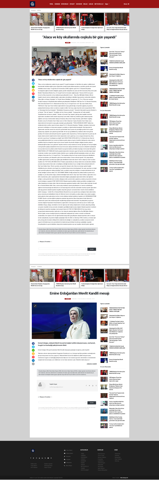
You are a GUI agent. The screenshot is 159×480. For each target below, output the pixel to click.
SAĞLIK (91, 4)
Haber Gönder (47, 467)
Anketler (117, 455)
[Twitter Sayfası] (34, 458)
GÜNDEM (57, 4)
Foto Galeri (69, 450)
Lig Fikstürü (101, 461)
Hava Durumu (101, 453)
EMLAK (85, 4)
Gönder (92, 249)
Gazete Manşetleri (102, 470)
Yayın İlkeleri (34, 465)
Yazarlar (68, 456)
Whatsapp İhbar (48, 465)
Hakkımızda (34, 463)
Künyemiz (69, 462)
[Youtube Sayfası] (40, 458)
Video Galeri (69, 453)
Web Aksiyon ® (124, 477)
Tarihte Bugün (101, 462)
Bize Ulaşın (69, 465)
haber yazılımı (66, 477)
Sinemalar (100, 464)
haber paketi (73, 477)
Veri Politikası (34, 467)
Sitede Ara (117, 453)
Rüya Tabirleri (118, 459)
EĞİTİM (39, 10)
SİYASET (72, 4)
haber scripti (80, 477)
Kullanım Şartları (48, 463)
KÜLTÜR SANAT (85, 470)
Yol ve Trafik (101, 455)
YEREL (51, 4)
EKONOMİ (79, 4)
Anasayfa (33, 10)
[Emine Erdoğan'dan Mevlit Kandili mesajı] (64, 320)
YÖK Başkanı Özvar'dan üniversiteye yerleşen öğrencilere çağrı (115, 123)
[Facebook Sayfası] (31, 458)
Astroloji (117, 461)
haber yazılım (86, 477)
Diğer (107, 4)
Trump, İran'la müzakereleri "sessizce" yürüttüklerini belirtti (116, 169)
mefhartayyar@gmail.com (56, 387)
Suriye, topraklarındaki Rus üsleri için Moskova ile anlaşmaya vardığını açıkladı (116, 147)
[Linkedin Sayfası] (43, 458)
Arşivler (68, 459)
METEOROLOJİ (98, 4)
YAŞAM (83, 468)
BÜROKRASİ (64, 4)
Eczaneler (100, 459)
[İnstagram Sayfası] (37, 458)
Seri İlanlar (100, 466)
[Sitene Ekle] (52, 458)
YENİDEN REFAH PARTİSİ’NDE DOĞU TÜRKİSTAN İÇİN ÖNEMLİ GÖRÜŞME (117, 90)
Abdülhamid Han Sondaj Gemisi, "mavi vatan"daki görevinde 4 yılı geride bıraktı (117, 162)
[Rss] (46, 458)
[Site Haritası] (49, 458)
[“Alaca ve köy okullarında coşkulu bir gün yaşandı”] (64, 61)
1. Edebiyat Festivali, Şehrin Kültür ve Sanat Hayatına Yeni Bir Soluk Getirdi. (117, 97)
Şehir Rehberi (101, 468)
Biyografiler (118, 457)
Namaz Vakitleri (102, 457)
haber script (93, 477)
